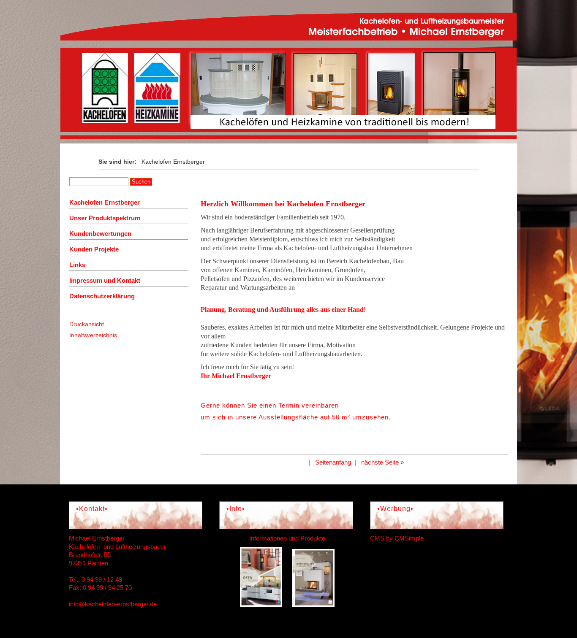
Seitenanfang (333, 462)
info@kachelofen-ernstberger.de (113, 604)
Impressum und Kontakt (104, 280)
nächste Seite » (382, 462)
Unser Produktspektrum (104, 218)
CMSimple (409, 538)
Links (77, 264)
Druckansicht (86, 324)
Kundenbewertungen (100, 233)
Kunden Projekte (94, 249)
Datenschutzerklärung (102, 296)
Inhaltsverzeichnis (93, 335)
